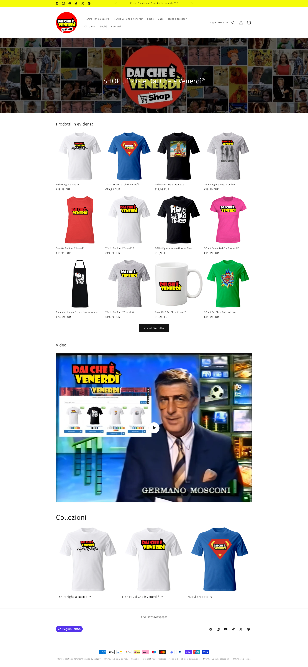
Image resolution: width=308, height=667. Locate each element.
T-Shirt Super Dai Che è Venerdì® (122, 184)
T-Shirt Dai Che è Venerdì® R (119, 248)
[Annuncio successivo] (192, 3)
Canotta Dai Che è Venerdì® (70, 248)
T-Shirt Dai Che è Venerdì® (140, 597)
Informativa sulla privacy (116, 658)
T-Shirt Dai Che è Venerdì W (119, 312)
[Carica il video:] (154, 427)
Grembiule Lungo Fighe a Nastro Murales (77, 312)
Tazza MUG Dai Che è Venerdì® (170, 312)
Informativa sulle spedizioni (216, 658)
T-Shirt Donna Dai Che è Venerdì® (221, 248)
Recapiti (135, 658)
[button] (233, 23)
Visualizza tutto (154, 328)
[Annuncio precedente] (116, 3)
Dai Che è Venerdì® (73, 659)
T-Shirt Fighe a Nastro (67, 184)
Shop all (154, 93)
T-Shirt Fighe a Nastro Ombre (219, 184)
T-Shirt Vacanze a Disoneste (169, 184)
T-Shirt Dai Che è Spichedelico (220, 312)
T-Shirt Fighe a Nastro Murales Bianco (174, 248)
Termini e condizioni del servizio (184, 658)
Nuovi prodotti (198, 597)
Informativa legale (242, 658)
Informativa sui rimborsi (154, 658)
